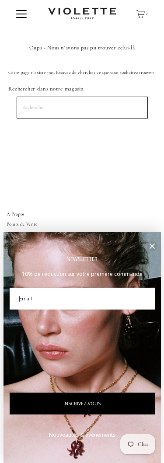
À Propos (15, 214)
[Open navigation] (21, 14)
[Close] (152, 246)
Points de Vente (22, 224)
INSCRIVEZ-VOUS (82, 403)
